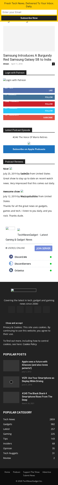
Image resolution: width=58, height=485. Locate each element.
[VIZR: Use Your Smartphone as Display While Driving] (11, 382)
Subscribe (48, 117)
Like (51, 90)
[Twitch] (29, 309)
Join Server (43, 248)
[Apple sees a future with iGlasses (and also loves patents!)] (11, 365)
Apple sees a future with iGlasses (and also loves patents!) (35, 364)
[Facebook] (11, 309)
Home (7, 472)
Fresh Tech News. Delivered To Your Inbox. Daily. (29, 5)
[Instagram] (20, 309)
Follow (49, 97)
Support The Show (31, 472)
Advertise (47, 472)
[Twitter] (37, 309)
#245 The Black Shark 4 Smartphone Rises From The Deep (37, 396)
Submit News (29, 475)
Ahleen (6, 64)
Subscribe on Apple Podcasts (29, 149)
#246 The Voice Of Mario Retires (30, 137)
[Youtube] (46, 309)
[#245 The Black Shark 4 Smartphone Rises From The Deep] (11, 397)
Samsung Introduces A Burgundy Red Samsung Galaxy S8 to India (27, 57)
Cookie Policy (30, 344)
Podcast (16, 472)
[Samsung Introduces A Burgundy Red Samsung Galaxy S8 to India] (29, 38)
